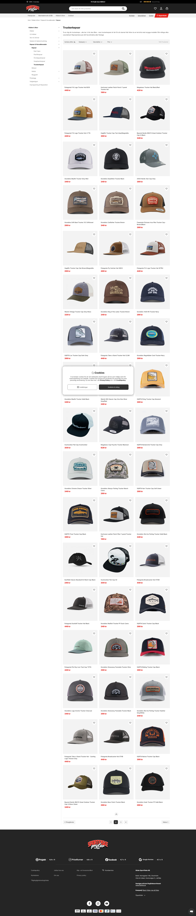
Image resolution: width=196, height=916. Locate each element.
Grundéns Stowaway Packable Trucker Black (116, 711)
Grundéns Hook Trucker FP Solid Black (150, 802)
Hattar (34, 71)
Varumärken (142, 15)
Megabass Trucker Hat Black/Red (148, 87)
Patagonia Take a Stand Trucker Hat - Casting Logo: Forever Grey (80, 757)
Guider (151, 15)
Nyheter (132, 15)
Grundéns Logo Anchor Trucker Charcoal (78, 711)
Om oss (56, 875)
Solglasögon (34, 81)
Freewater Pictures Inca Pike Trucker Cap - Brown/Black (151, 223)
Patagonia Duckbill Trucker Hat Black (77, 623)
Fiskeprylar (31, 15)
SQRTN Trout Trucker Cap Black (75, 534)
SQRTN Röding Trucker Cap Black (148, 667)
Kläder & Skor (60, 15)
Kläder (32, 31)
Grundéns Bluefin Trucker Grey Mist (76, 179)
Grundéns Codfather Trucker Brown (113, 222)
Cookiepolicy (35, 870)
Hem (29, 20)
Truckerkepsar (39, 64)
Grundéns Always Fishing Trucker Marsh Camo (114, 489)
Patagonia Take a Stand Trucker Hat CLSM (115, 355)
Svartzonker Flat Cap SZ (109, 580)
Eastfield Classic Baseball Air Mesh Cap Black (80, 580)
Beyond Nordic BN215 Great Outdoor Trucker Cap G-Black (152, 134)
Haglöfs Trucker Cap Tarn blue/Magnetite (115, 133)
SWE (34, 2)
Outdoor (71, 15)
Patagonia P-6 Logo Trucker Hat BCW (77, 87)
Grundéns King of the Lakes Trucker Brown (115, 312)
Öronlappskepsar (39, 58)
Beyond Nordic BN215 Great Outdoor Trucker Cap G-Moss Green (80, 803)
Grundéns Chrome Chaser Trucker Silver (78, 488)
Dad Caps (37, 51)
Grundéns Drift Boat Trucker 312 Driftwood (79, 222)
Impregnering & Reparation (39, 85)
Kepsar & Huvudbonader (48, 20)
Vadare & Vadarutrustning (38, 41)
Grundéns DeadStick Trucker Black (112, 179)
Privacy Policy (105, 380)
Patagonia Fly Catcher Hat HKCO (112, 268)
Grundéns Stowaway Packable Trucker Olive (116, 667)
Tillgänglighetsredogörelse (40, 880)
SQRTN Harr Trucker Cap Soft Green (149, 488)
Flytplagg (33, 78)
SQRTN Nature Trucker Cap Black (148, 756)
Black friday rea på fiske (151, 890)
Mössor (34, 68)
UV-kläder (33, 34)
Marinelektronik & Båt (45, 15)
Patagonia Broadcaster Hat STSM (148, 580)
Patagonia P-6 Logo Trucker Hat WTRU (150, 268)
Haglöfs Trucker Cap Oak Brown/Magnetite (79, 268)
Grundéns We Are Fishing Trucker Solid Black (152, 534)
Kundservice (109, 870)
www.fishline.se (141, 885)
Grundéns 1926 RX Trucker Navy (148, 312)
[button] (154, 1)
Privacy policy (81, 875)
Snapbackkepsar (39, 61)
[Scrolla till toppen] (116, 814)
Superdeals (163, 15)
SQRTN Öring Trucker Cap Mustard (149, 399)
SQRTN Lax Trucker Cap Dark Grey (76, 355)
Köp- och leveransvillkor (85, 870)
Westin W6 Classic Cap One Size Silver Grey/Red (114, 400)
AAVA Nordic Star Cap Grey (146, 179)
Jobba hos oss (59, 870)
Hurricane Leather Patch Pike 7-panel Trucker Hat (116, 535)
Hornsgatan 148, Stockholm (149, 875)
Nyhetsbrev (35, 875)
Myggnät (35, 75)
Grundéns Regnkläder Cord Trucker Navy (151, 355)
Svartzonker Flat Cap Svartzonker (76, 445)
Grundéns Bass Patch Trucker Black (113, 802)
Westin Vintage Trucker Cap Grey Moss (78, 312)
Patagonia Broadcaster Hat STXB (112, 756)
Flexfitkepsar (38, 54)
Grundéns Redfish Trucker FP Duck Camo (115, 623)
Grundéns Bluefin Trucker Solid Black (77, 399)
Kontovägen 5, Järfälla (153, 878)
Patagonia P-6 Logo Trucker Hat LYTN (77, 133)
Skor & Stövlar (34, 37)
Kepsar (58, 20)
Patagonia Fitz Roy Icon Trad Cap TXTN (78, 667)
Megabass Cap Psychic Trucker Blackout (115, 445)
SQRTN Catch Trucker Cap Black (148, 623)
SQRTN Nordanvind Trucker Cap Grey (149, 445)
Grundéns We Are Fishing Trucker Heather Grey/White (151, 712)
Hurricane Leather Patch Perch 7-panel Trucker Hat (114, 88)
